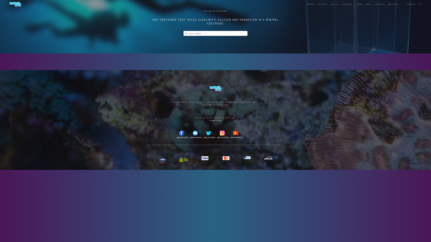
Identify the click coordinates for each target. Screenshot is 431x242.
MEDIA (368, 4)
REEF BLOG (380, 4)
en (420, 4)
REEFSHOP (311, 4)
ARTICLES (335, 4)
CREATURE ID (347, 4)
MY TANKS (322, 4)
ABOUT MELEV (393, 4)
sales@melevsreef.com (215, 105)
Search (412, 4)
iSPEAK (359, 4)
